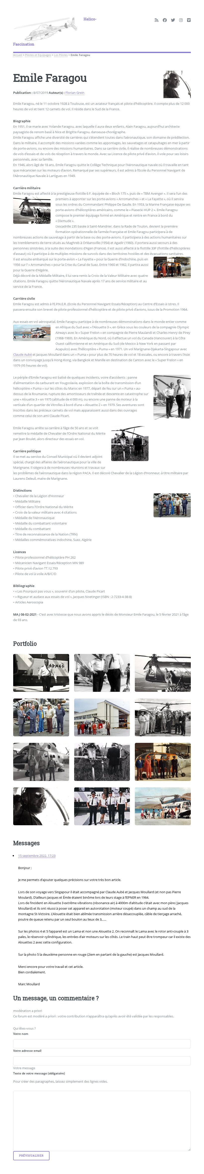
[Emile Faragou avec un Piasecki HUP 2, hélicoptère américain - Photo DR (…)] (163, 673)
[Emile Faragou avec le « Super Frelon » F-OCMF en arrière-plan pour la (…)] (41, 673)
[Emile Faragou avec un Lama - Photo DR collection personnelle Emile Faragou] (102, 717)
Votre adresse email (27, 1051)
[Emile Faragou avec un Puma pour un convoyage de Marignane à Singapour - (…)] (41, 762)
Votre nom (20, 1034)
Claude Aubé (22, 354)
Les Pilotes (61, 55)
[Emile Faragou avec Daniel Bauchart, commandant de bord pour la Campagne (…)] (102, 673)
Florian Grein (74, 92)
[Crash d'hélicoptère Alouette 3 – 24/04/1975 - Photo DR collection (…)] (102, 762)
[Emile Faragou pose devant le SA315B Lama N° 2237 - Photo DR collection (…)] (41, 717)
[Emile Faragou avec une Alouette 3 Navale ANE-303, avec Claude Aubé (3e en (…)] (163, 762)
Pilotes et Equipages (38, 55)
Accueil (17, 55)
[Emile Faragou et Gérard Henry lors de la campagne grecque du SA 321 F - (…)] (102, 806)
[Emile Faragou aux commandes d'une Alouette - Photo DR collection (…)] (41, 806)
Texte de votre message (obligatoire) (39, 1073)
